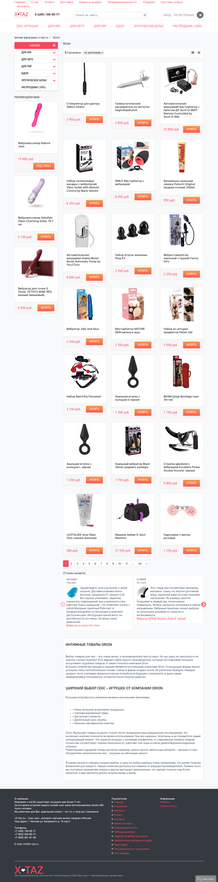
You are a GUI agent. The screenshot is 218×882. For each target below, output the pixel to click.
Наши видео (121, 845)
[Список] (199, 53)
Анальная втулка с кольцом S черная (127, 398)
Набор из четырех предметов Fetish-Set (178, 330)
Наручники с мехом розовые (177, 536)
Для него (77, 26)
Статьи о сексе (168, 806)
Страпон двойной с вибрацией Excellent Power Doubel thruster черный (182, 467)
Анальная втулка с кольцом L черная (79, 465)
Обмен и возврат (90, 2)
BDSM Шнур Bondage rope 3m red (181, 398)
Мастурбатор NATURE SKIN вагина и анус (130, 330)
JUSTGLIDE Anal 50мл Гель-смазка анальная (82, 536)
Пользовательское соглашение (131, 849)
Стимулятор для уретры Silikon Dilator (83, 105)
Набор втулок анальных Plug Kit (131, 256)
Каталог (35, 45)
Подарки (149, 2)
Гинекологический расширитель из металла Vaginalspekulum (132, 107)
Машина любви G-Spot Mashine (130, 536)
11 (126, 563)
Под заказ (44, 166)
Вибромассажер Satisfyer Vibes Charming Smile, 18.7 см (35, 221)
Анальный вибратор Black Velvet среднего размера (132, 465)
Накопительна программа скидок (133, 840)
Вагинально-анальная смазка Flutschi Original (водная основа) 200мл (179, 184)
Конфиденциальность (122, 2)
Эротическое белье (149, 26)
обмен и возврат (123, 823)
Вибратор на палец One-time (82, 625)
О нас (35, 2)
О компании (120, 806)
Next (204, 605)
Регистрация (184, 15)
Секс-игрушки (27, 26)
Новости (165, 802)
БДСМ (120, 26)
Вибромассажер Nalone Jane (34, 144)
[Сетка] (193, 53)
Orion (56, 37)
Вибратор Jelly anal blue (83, 328)
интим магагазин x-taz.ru (31, 37)
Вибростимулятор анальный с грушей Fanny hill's (181, 258)
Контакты (23, 6)
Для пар (100, 26)
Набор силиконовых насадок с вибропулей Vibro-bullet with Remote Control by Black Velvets (83, 185)
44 (140, 563)
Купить (46, 236)
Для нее (54, 26)
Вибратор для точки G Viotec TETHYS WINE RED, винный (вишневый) (35, 292)
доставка (119, 819)
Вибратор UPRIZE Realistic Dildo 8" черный (161, 618)
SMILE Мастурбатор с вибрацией (129, 182)
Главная (19, 2)
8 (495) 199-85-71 (47, 14)
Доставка (66, 2)
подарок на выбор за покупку (131, 836)
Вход (167, 15)
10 (119, 563)
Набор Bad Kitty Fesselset (84, 396)
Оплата (49, 2)
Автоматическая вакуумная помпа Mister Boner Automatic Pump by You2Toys (83, 259)
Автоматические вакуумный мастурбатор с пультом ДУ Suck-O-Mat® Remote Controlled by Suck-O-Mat (181, 110)
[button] (205, 878)
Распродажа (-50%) (187, 26)
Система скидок (172, 2)
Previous (63, 605)
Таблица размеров (124, 832)
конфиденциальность (126, 827)
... (133, 563)
